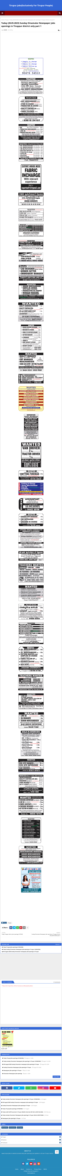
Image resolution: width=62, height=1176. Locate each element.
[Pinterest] (20, 927)
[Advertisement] (31, 966)
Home (2, 20)
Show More (56, 1077)
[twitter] (19, 1088)
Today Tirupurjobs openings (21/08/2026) (13, 947)
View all (57, 944)
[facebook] (7, 1088)
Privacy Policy (37, 1169)
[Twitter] (14, 927)
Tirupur (7, 20)
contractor (13, 1127)
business (5, 1127)
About (22, 1169)
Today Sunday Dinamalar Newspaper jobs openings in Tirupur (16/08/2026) (21, 949)
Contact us (29, 1169)
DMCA (45, 1169)
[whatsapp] (31, 1088)
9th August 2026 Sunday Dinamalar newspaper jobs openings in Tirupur (21, 951)
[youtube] (55, 1088)
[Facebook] (10, 927)
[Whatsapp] (17, 927)
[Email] (24, 927)
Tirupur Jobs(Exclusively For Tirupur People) (31, 5)
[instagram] (43, 1088)
